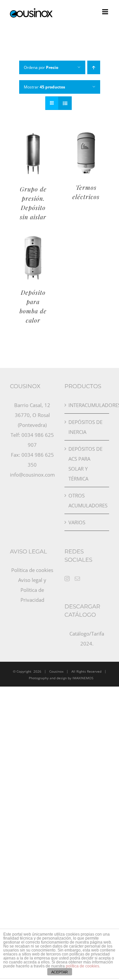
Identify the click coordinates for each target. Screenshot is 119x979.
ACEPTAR (59, 972)
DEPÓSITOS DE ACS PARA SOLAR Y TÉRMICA (85, 463)
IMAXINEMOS (82, 678)
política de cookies (82, 966)
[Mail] (77, 578)
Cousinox (56, 671)
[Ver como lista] (65, 103)
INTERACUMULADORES (87, 405)
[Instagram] (67, 578)
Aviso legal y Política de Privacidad (32, 590)
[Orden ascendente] (93, 67)
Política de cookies (32, 570)
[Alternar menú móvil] (105, 11)
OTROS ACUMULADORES (87, 500)
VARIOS (76, 522)
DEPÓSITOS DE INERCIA (85, 427)
